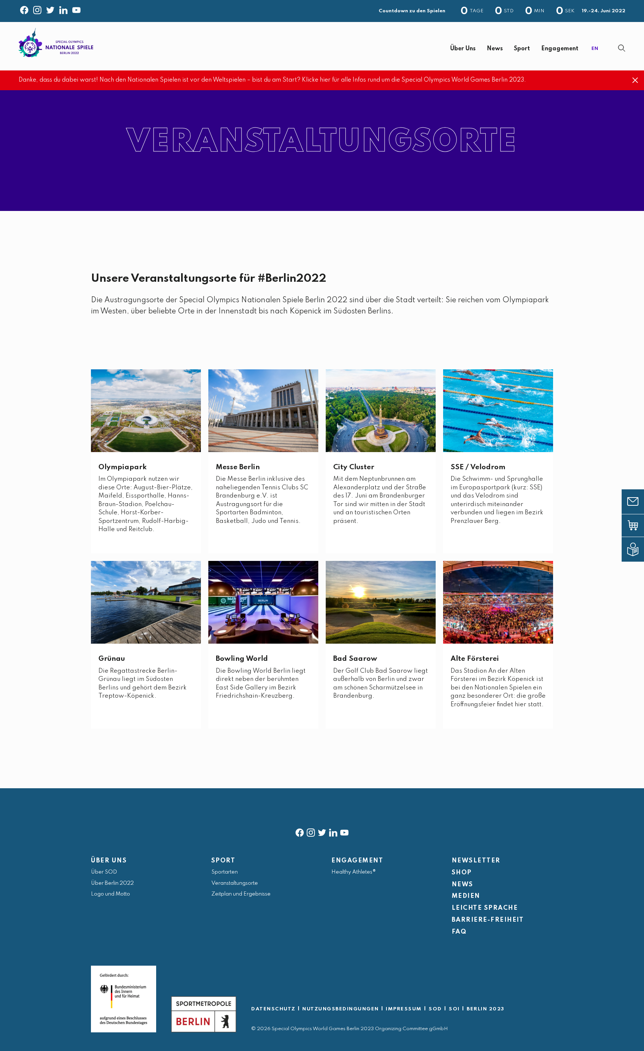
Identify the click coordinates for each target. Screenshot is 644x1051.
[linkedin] (333, 831)
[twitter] (322, 831)
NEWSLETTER (476, 861)
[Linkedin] (63, 8)
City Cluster (353, 467)
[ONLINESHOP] (638, 525)
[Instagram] (37, 8)
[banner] (322, 46)
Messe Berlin (238, 467)
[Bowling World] (263, 602)
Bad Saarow (355, 658)
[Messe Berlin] (263, 410)
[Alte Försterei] (498, 602)
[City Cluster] (381, 410)
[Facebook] (24, 8)
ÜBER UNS (109, 861)
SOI (454, 1009)
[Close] (635, 80)
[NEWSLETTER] (638, 501)
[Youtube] (76, 8)
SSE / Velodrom (478, 467)
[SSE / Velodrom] (498, 410)
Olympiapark (122, 467)
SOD (435, 1009)
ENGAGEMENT (357, 861)
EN (594, 48)
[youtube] (344, 831)
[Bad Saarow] (381, 602)
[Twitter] (50, 8)
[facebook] (299, 831)
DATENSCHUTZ (273, 1009)
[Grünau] (146, 602)
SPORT (223, 861)
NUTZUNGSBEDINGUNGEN (340, 1009)
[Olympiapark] (146, 410)
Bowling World (242, 658)
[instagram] (310, 831)
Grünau (111, 658)
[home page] (56, 42)
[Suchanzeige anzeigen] (621, 48)
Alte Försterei (475, 658)
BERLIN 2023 (486, 1009)
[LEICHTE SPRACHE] (638, 549)
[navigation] (344, 49)
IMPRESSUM (404, 1009)
